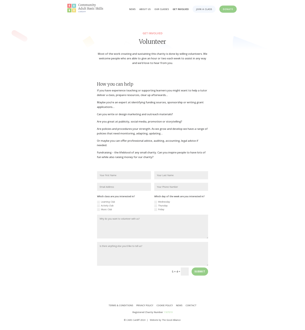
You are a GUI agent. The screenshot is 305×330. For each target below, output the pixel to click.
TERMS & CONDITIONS (120, 305)
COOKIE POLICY (164, 305)
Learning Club (108, 201)
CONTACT (191, 305)
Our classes (161, 9)
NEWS (179, 305)
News (132, 9)
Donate (228, 9)
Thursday (163, 205)
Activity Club (107, 205)
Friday (161, 209)
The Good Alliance (171, 319)
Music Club (106, 209)
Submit (199, 271)
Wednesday (164, 201)
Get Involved (181, 9)
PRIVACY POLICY (144, 305)
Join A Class (204, 9)
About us (145, 9)
